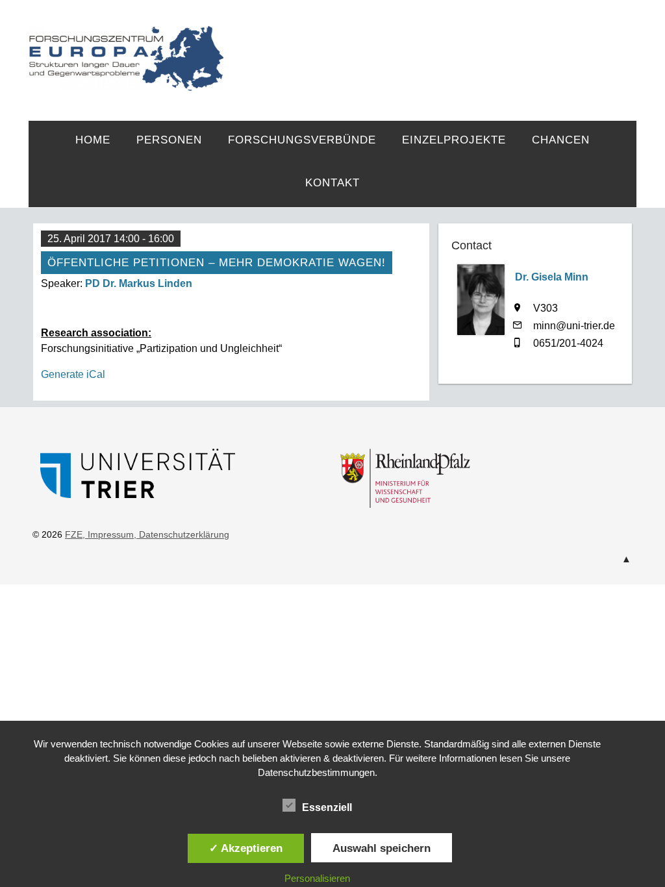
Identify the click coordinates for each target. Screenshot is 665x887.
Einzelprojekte (454, 140)
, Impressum (108, 534)
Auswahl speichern (381, 848)
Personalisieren (317, 878)
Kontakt (332, 183)
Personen (169, 140)
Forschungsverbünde (302, 140)
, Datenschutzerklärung (181, 534)
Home (92, 140)
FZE (430, 47)
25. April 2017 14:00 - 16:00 (110, 238)
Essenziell (327, 807)
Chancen (561, 140)
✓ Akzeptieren (245, 848)
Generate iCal (73, 374)
